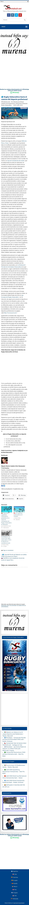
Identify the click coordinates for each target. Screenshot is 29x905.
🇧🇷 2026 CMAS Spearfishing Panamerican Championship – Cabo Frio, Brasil (13, 771)
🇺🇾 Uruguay (14, 892)
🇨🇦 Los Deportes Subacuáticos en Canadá (18, 515)
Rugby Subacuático (6, 105)
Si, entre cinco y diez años (13, 441)
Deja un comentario (8, 550)
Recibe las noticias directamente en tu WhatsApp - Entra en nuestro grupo (14, 90)
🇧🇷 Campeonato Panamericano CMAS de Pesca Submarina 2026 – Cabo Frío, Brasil (13, 754)
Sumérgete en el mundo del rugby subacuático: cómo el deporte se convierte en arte (6, 540)
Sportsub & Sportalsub (18, 903)
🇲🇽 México (14, 886)
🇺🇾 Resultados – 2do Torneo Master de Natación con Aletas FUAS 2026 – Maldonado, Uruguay (14, 748)
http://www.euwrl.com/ (10, 313)
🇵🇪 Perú (14, 889)
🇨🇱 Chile (14, 874)
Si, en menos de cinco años (13, 439)
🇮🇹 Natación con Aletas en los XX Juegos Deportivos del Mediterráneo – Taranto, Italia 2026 (13, 734)
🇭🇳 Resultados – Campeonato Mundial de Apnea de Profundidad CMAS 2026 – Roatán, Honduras (14, 739)
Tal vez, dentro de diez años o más (15, 442)
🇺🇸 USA (14, 895)
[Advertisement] (14, 71)
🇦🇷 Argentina (14, 871)
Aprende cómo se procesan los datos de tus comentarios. (13, 606)
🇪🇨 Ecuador (14, 880)
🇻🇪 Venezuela (14, 898)
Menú (2, 1)
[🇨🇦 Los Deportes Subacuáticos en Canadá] (19, 509)
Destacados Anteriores (21, 103)
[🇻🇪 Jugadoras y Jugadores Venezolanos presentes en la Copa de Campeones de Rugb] (6, 509)
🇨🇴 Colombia (14, 877)
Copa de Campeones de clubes (15, 160)
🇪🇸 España (14, 883)
